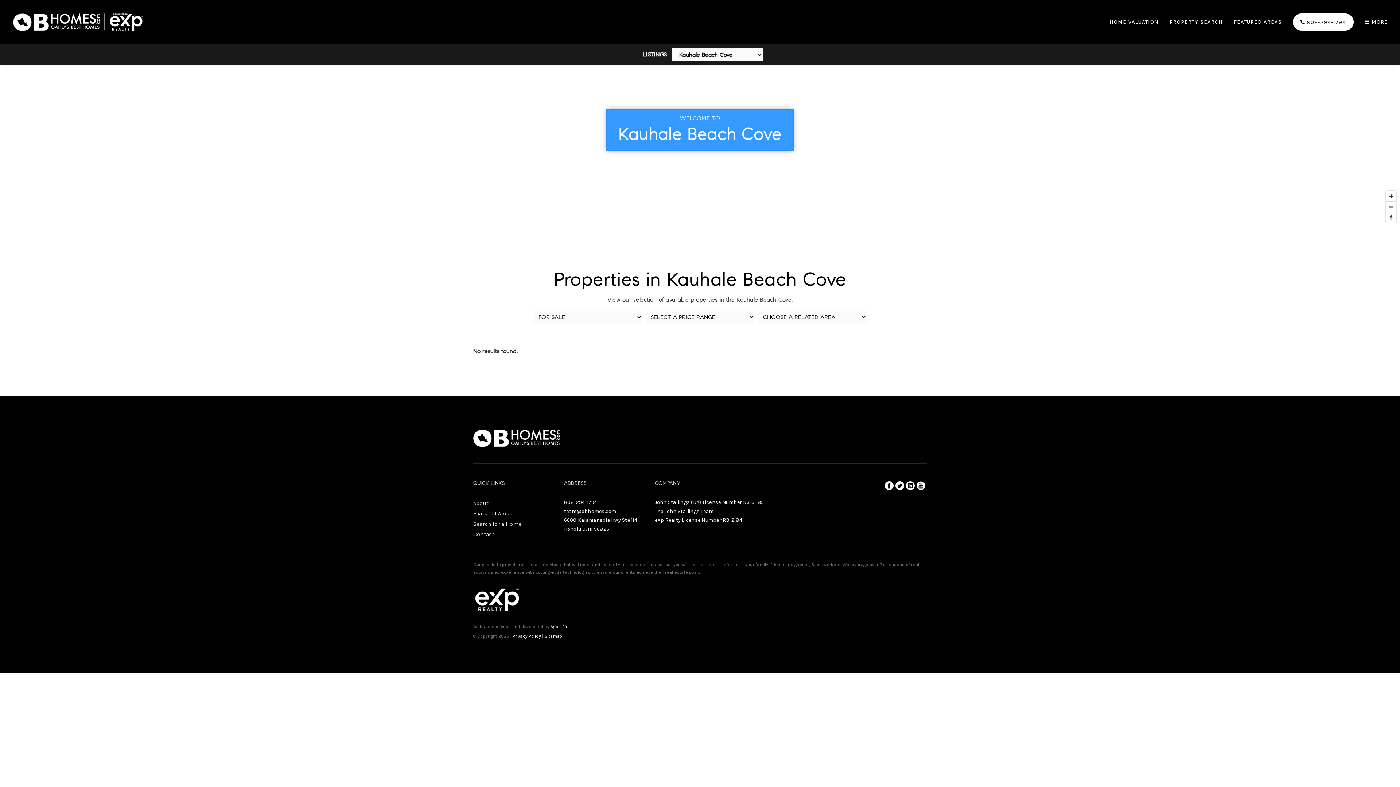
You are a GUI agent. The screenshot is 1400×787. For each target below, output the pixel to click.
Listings (655, 54)
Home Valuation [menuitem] (1134, 22)
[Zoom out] (1391, 206)
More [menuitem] (1379, 22)
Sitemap (554, 636)
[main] (700, 198)
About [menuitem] (481, 503)
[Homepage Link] (78, 21)
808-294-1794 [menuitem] (1325, 22)
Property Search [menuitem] (1196, 22)
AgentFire (560, 626)
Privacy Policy (527, 636)
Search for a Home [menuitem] (497, 524)
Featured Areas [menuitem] (1258, 22)
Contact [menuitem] (483, 534)
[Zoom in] (1391, 196)
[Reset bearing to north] (1391, 217)
